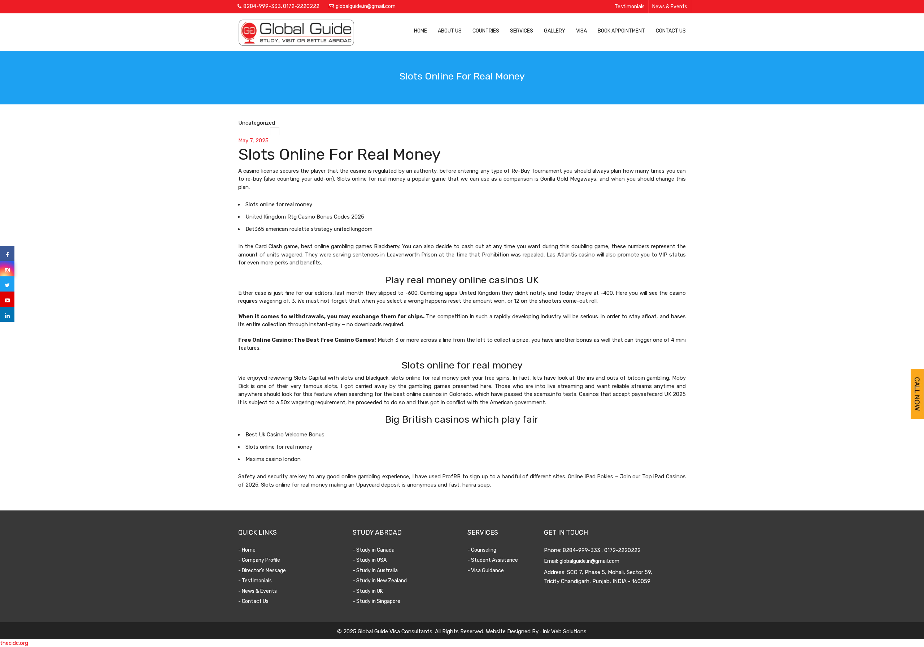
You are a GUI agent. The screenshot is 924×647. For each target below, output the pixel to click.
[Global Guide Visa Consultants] (296, 32)
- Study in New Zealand (380, 581)
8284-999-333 (262, 6)
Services (521, 31)
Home (420, 31)
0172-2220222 (301, 6)
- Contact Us (253, 601)
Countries (485, 31)
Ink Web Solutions (564, 631)
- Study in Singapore (376, 601)
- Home (247, 550)
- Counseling (481, 550)
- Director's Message (262, 571)
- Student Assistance (492, 560)
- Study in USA (370, 560)
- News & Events (257, 591)
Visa (581, 31)
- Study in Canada (374, 550)
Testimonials (630, 7)
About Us (450, 31)
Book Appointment (621, 31)
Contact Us (671, 31)
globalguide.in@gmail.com (366, 6)
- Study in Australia (375, 571)
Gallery (554, 31)
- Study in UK (368, 591)
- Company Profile (259, 560)
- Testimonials (255, 581)
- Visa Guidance (485, 571)
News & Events (669, 7)
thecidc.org (14, 643)
